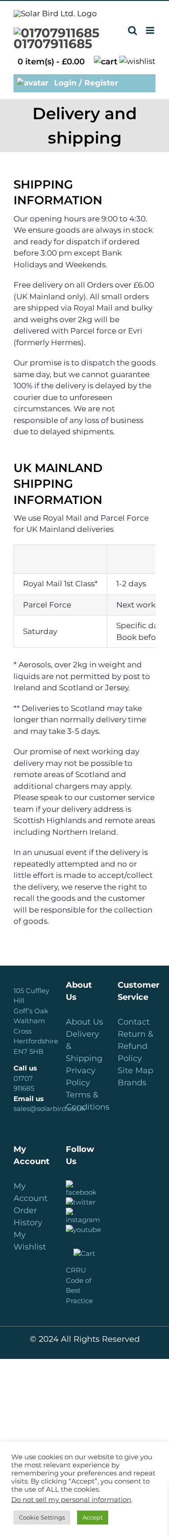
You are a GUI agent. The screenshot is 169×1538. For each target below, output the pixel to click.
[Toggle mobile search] (132, 30)
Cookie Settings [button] (42, 1517)
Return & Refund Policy (135, 1046)
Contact (134, 1022)
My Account (30, 1192)
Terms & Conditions (85, 1101)
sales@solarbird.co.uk (49, 1108)
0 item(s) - (51, 62)
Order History (28, 1216)
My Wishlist (30, 1241)
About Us (84, 1022)
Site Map (135, 1070)
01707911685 (53, 43)
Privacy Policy (81, 1077)
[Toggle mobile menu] (150, 30)
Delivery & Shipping (84, 1046)
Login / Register (85, 82)
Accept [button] (92, 1517)
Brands (132, 1083)
